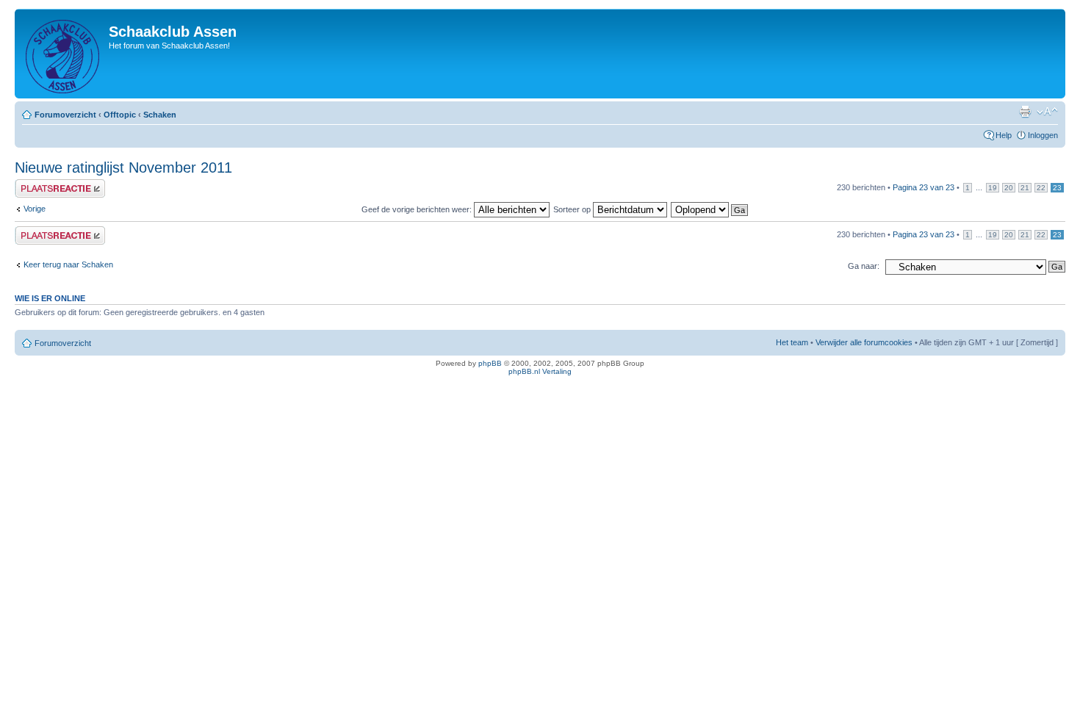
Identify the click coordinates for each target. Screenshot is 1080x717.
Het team (792, 342)
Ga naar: (863, 266)
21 (1024, 188)
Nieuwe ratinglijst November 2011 (123, 167)
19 (992, 188)
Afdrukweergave (1025, 111)
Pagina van (923, 187)
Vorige (35, 208)
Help (1004, 135)
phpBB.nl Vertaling (540, 371)
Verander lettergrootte (1047, 111)
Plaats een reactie (47, 183)
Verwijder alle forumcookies (864, 342)
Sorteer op (573, 209)
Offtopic (120, 114)
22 (1041, 188)
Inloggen (1043, 135)
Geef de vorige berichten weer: (417, 209)
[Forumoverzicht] (63, 53)
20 (1008, 188)
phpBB (490, 363)
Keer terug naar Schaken (68, 264)
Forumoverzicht (65, 114)
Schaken (159, 114)
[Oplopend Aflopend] (710, 209)
